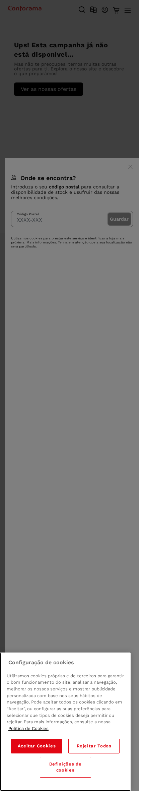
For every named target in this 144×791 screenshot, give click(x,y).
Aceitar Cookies (37, 745)
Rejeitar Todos (94, 745)
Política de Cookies (28, 728)
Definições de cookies (65, 767)
